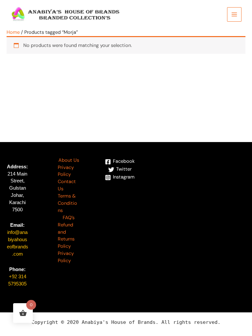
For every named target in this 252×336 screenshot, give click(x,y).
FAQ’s (68, 218)
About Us (68, 160)
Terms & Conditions (67, 203)
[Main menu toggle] (234, 14)
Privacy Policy (66, 171)
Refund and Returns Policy (66, 236)
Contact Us (67, 185)
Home (13, 32)
